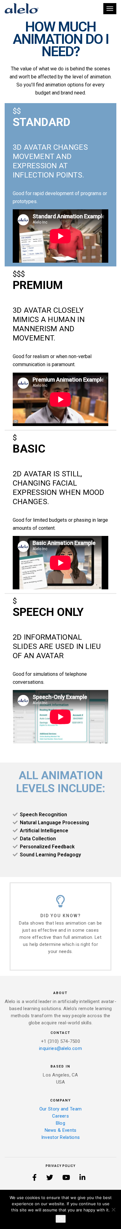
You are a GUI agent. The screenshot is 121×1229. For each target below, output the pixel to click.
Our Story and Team (60, 1109)
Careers (60, 1116)
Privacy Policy (60, 1166)
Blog (60, 1123)
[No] (113, 1209)
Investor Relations (60, 1137)
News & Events (61, 1130)
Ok (60, 1218)
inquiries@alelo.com (60, 1048)
